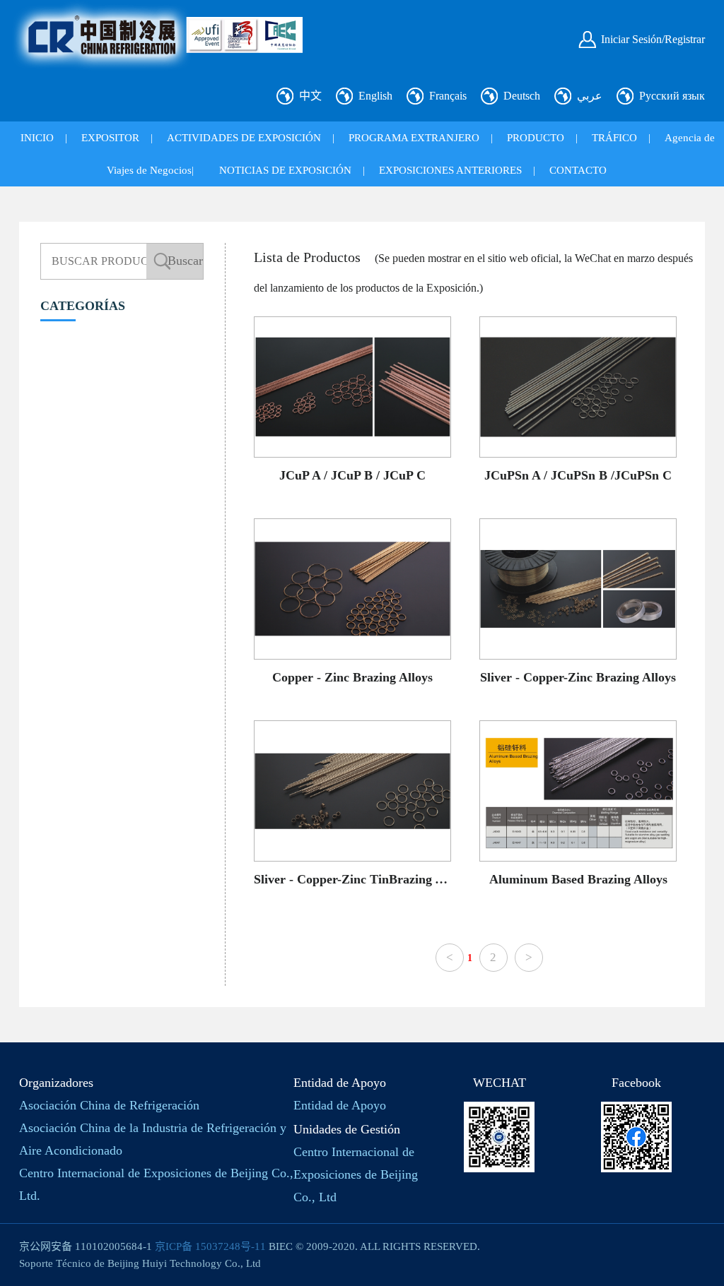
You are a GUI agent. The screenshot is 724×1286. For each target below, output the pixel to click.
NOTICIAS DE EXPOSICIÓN (285, 170)
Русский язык (672, 96)
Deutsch (521, 96)
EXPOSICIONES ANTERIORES (450, 170)
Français (448, 96)
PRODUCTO (535, 137)
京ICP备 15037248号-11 (210, 1246)
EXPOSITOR (110, 137)
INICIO (37, 137)
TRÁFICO (614, 137)
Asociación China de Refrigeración (109, 1105)
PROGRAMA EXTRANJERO (414, 137)
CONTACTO (578, 170)
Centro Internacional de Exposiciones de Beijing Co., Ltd (355, 1174)
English (375, 96)
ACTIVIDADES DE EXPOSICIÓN (244, 137)
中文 (310, 96)
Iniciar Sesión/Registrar (653, 39)
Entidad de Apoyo (339, 1105)
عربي (589, 96)
